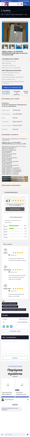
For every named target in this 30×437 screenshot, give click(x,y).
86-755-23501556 (24, 1)
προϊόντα (8, 14)
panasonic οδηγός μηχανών (10, 306)
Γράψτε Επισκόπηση (15, 209)
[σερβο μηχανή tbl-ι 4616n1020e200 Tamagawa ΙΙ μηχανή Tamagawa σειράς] (8, 385)
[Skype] (4, 327)
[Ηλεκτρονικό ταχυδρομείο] (11, 327)
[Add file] (2, 434)
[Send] (27, 434)
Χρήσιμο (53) (13, 291)
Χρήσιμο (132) (13, 272)
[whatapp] (7, 326)
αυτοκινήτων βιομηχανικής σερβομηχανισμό (14, 309)
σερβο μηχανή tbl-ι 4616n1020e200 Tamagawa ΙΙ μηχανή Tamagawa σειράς (8, 393)
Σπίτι (2, 14)
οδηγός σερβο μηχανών (17, 14)
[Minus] (28, 400)
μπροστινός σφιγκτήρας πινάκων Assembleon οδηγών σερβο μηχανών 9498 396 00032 (22, 393)
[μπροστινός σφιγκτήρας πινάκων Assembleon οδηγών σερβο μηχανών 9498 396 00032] (22, 385)
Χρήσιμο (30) (13, 255)
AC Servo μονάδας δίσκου (9, 303)
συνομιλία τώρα (15, 331)
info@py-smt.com (7, 1)
